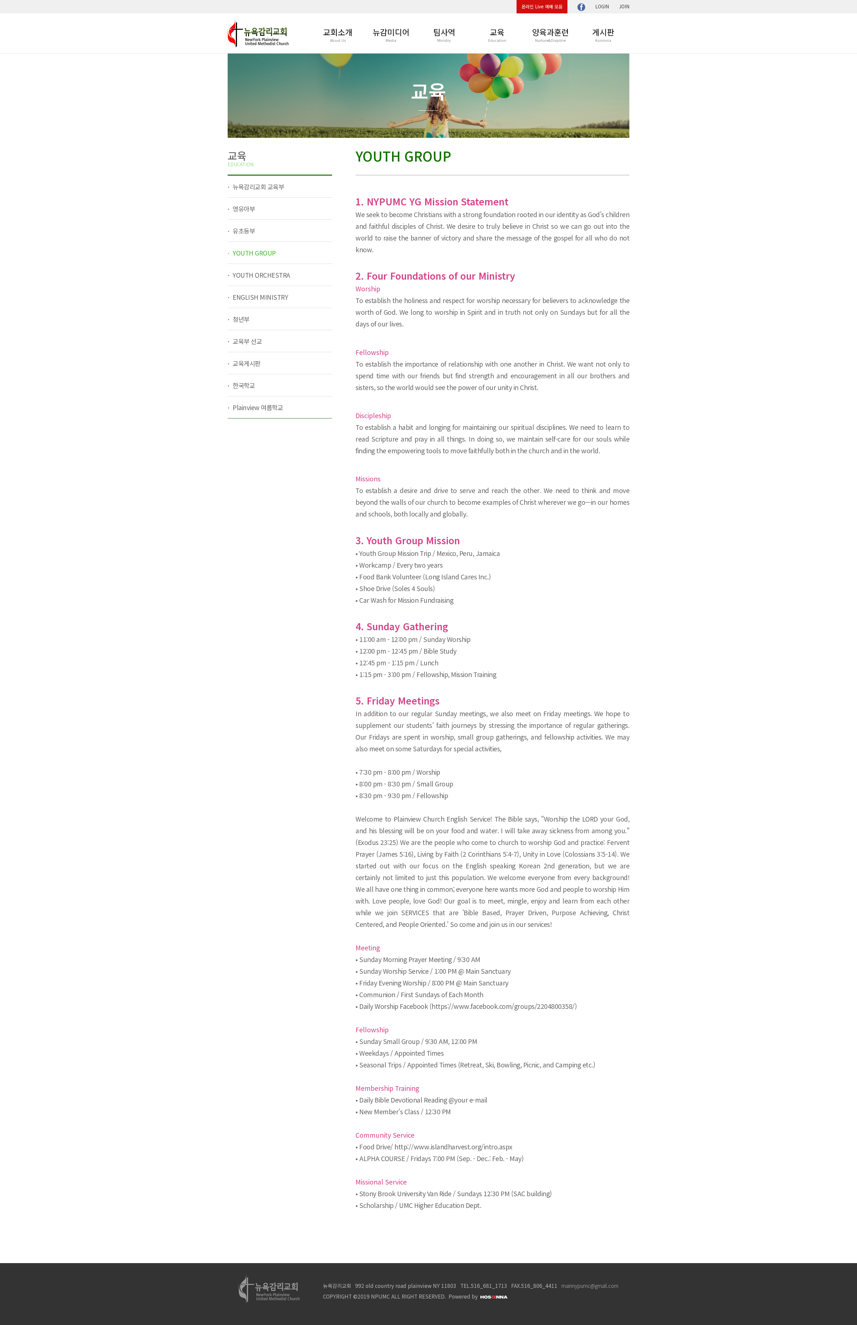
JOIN (624, 6)
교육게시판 (245, 363)
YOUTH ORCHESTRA (260, 274)
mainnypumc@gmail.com (589, 1285)
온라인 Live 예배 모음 (542, 6)
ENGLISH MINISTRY (259, 296)
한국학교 (243, 385)
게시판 (603, 34)
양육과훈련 (550, 34)
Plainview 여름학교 (257, 407)
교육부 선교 (246, 341)
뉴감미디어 (391, 34)
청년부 (240, 318)
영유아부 (243, 208)
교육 (497, 34)
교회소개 (338, 34)
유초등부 (243, 230)
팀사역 (444, 34)
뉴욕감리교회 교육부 (257, 186)
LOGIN (602, 6)
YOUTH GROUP (253, 252)
